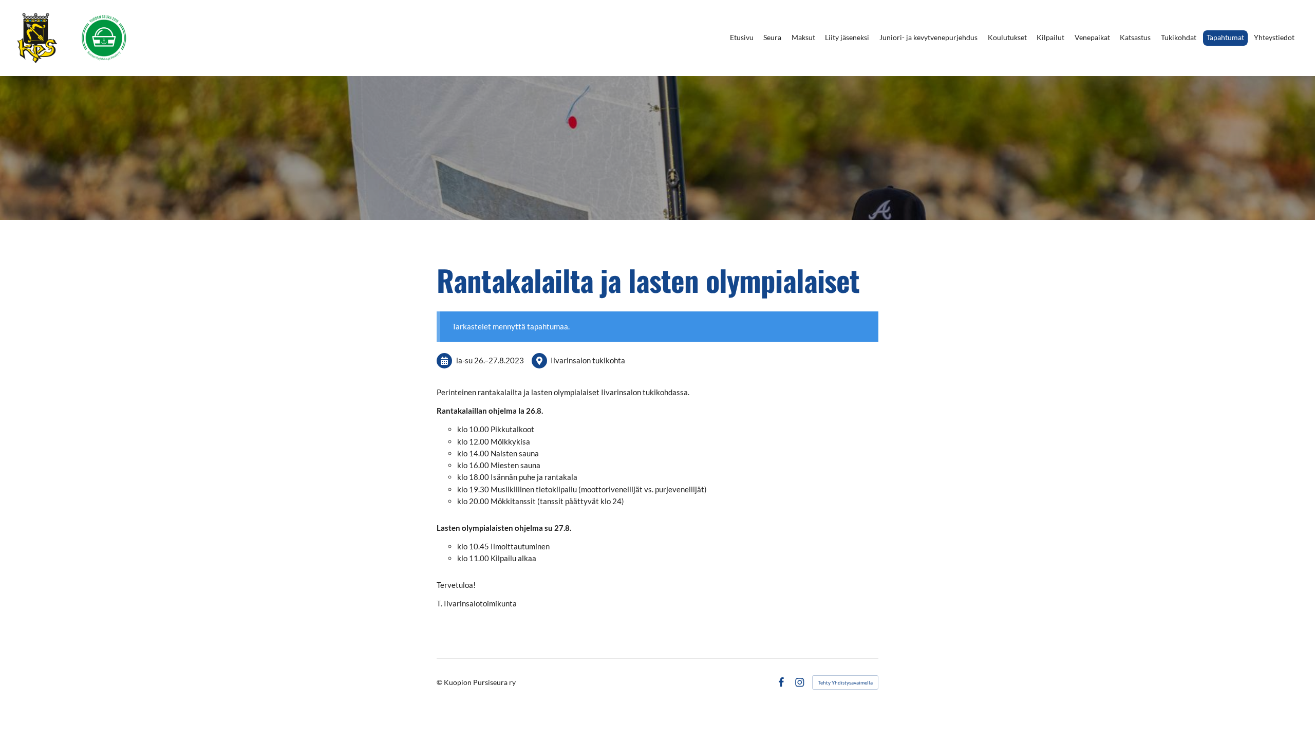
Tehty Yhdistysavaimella (845, 682)
